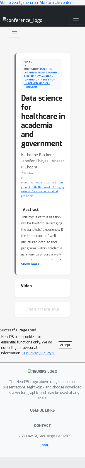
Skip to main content (57, 2)
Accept (65, 345)
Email (44, 445)
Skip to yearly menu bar (19, 2)
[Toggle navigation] (14, 33)
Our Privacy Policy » (38, 353)
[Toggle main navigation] (76, 20)
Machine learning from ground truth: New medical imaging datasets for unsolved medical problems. (40, 77)
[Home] (22, 20)
